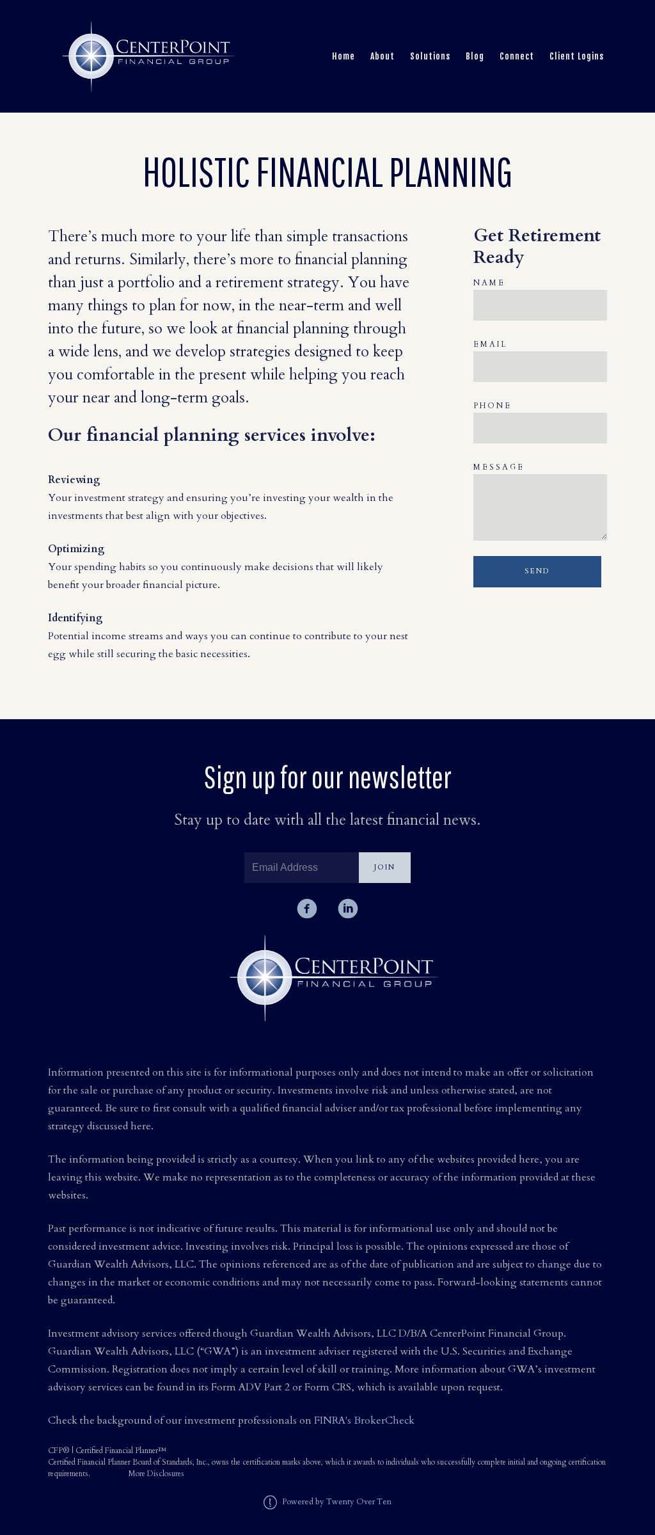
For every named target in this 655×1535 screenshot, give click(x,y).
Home (343, 56)
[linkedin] (348, 908)
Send (537, 571)
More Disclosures (156, 1473)
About (382, 56)
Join (384, 867)
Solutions (430, 56)
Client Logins (576, 56)
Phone (492, 406)
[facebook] (307, 908)
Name (489, 283)
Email (490, 344)
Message (499, 467)
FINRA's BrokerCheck (364, 1420)
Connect (517, 56)
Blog (475, 56)
